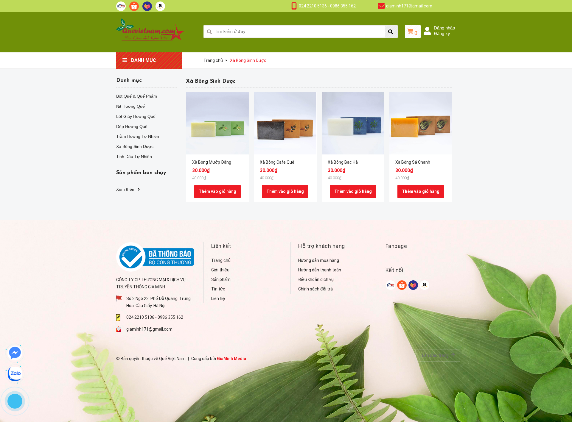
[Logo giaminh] (121, 6)
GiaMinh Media (231, 358)
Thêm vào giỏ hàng (217, 191)
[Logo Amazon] (160, 6)
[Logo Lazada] (147, 6)
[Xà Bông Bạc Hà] (353, 123)
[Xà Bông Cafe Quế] (285, 123)
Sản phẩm (221, 279)
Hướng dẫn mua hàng (318, 260)
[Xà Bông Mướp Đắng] (217, 123)
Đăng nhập (444, 27)
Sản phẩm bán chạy (141, 173)
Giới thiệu (220, 270)
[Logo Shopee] (134, 6)
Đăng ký (442, 33)
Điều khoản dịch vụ (316, 279)
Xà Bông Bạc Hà (343, 162)
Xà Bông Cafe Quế (277, 162)
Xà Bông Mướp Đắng (211, 162)
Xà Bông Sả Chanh (412, 162)
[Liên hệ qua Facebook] (14, 353)
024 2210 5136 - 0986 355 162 (327, 6)
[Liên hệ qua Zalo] (14, 373)
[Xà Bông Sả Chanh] (420, 123)
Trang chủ (221, 260)
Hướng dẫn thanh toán (319, 270)
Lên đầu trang (436, 355)
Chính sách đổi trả (315, 289)
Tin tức (218, 289)
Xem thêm (126, 189)
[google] (391, 285)
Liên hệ (218, 298)
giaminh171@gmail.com (409, 6)
